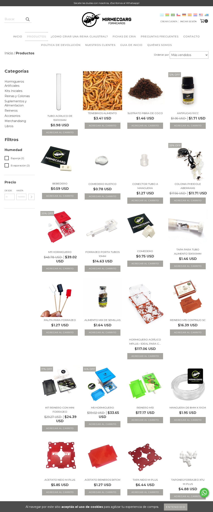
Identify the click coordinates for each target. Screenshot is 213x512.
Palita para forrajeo (60, 320)
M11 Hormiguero (60, 252)
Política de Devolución (60, 44)
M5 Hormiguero (102, 407)
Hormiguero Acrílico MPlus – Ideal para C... (145, 341)
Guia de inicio (131, 44)
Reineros (11, 110)
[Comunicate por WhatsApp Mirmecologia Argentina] (204, 492)
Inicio (17, 36)
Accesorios (12, 116)
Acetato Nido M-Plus (60, 479)
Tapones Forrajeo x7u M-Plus (187, 481)
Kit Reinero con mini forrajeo (59, 409)
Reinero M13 (145, 407)
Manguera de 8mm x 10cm (188, 407)
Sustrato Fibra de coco (145, 113)
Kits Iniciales (13, 91)
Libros (9, 126)
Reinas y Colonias (17, 96)
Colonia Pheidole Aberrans (188, 186)
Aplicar (31, 197)
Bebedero (59, 183)
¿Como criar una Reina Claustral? (79, 36)
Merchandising (15, 121)
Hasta (19, 190)
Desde (8, 190)
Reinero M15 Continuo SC (188, 320)
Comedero (145, 251)
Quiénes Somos (159, 44)
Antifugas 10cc (188, 113)
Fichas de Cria (124, 36)
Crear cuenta (169, 21)
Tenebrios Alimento (102, 113)
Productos (36, 36)
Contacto (191, 36)
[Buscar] (27, 19)
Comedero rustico (102, 183)
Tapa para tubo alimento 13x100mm (187, 251)
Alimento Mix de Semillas (102, 320)
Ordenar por (161, 54)
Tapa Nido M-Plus (145, 479)
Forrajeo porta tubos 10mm (102, 254)
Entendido (175, 506)
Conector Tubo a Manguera (145, 186)
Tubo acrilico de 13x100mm (59, 118)
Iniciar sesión (188, 21)
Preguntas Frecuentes (159, 36)
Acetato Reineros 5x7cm (102, 479)
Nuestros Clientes (100, 44)
